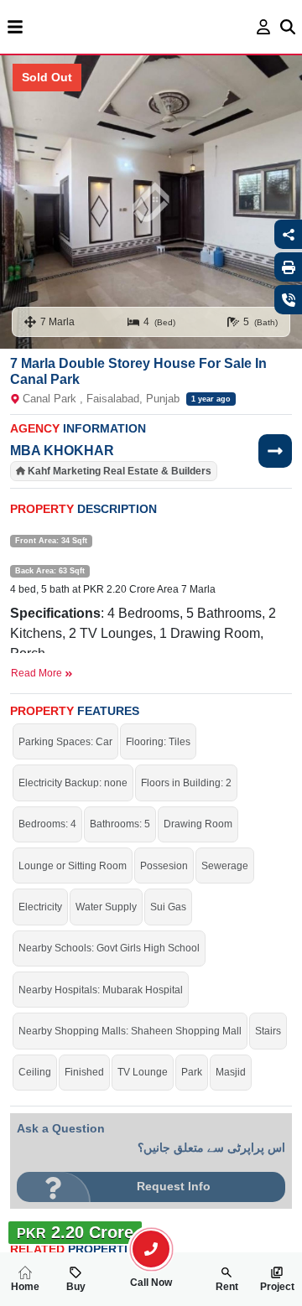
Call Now (151, 1282)
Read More (38, 673)
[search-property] (151, 1249)
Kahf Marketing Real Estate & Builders (119, 471)
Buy (76, 1287)
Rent (227, 1287)
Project (277, 1287)
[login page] (263, 27)
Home (25, 1287)
